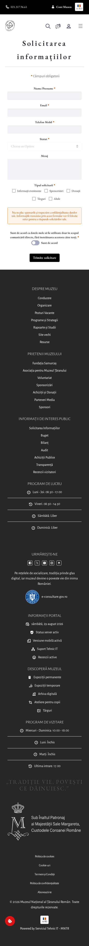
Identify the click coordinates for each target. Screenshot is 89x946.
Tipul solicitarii (43, 185)
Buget (44, 435)
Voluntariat (44, 377)
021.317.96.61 (19, 7)
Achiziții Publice (44, 457)
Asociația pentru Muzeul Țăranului (44, 370)
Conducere (44, 298)
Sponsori (44, 407)
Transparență (44, 464)
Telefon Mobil (43, 122)
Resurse (44, 342)
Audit (44, 450)
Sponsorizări (44, 385)
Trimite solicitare (44, 257)
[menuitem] (44, 856)
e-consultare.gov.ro (54, 597)
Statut (43, 139)
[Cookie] (10, 921)
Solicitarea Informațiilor (44, 428)
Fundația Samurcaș (44, 363)
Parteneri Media (44, 400)
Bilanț (44, 442)
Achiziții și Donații (44, 392)
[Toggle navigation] (80, 26)
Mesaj (44, 156)
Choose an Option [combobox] (22, 146)
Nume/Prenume (43, 88)
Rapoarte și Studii (44, 327)
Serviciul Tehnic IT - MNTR (52, 928)
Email (43, 105)
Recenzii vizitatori (44, 472)
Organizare (44, 305)
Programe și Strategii (44, 320)
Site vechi (44, 334)
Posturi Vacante (44, 313)
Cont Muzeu (64, 7)
